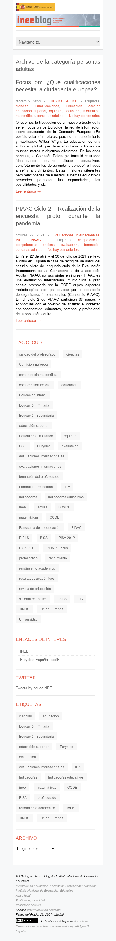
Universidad (28, 619)
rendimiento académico (37, 568)
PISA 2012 (67, 537)
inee (22, 506)
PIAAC (36, 239)
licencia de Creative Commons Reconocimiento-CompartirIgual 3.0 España (53, 926)
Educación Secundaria (36, 415)
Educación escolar (82, 105)
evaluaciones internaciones (40, 466)
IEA (67, 486)
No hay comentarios (84, 115)
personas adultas (50, 115)
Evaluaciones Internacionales (76, 234)
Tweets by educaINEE (34, 687)
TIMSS (24, 608)
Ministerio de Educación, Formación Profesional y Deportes (56, 886)
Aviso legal (23, 895)
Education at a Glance (36, 435)
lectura (42, 506)
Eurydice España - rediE (40, 659)
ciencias (22, 105)
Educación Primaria (34, 405)
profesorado (28, 557)
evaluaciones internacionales (41, 456)
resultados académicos (37, 578)
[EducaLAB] (77, 8)
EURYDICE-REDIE (62, 101)
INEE (20, 239)
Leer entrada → (28, 191)
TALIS (62, 598)
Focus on (72, 110)
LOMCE (64, 506)
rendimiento (58, 557)
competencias (88, 239)
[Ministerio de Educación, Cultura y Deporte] (35, 8)
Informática (90, 110)
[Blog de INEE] (63, 22)
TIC (80, 598)
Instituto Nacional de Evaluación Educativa (44, 890)
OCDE (54, 517)
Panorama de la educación (40, 527)
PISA (44, 537)
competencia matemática (38, 374)
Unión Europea (52, 608)
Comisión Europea (33, 364)
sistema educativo (33, 598)
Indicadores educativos (66, 496)
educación (69, 384)
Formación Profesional (36, 486)
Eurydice (44, 445)
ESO (22, 445)
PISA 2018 (27, 547)
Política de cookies (28, 905)
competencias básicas (35, 244)
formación (91, 244)
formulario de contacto (45, 910)
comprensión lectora (34, 384)
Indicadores (28, 496)
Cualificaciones (47, 105)
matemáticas (25, 115)
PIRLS (24, 537)
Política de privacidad (30, 900)
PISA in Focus (57, 547)
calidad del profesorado (37, 354)
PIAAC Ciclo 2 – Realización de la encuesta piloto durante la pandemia (58, 216)
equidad (55, 110)
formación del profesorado (39, 476)
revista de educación (35, 588)
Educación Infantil (32, 394)
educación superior (31, 110)
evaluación (69, 244)
